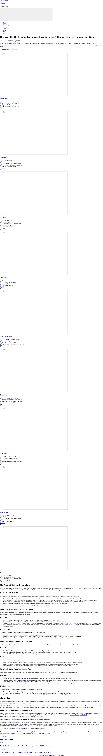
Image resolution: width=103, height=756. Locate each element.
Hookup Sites (6, 24)
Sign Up (2, 107)
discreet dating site (23, 681)
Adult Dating (6, 25)
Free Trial (2, 168)
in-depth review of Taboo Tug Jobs (69, 624)
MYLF (2, 572)
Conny (21, 41)
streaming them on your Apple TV (78, 715)
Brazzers (3, 217)
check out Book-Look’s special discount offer (22, 725)
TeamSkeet (3, 395)
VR (4, 31)
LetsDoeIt (3, 157)
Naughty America (6, 336)
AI (4, 33)
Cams (4, 28)
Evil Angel (3, 453)
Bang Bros (3, 277)
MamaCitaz (4, 512)
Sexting (5, 27)
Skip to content (4, 0)
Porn (4, 30)
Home (4, 23)
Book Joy (2, 3)
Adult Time (4, 99)
